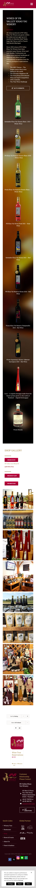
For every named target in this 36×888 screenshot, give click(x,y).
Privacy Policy (8, 878)
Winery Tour (8, 825)
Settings (20, 880)
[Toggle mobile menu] (31, 4)
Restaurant (7, 829)
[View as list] (19, 728)
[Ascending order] (27, 716)
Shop (5, 833)
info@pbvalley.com (28, 804)
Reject (20, 884)
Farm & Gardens (9, 845)
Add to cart (15, 764)
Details (20, 763)
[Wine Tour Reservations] (17, 742)
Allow (28, 884)
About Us (7, 841)
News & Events (9, 837)
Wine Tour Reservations (17, 753)
